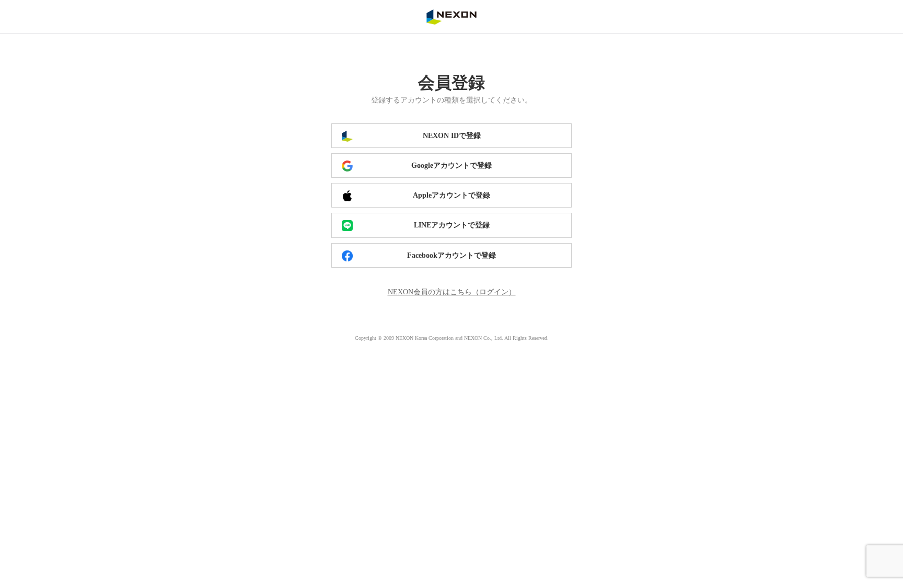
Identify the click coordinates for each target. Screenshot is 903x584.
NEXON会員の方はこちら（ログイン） (452, 292)
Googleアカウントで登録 (451, 165)
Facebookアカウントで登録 (451, 255)
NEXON (451, 17)
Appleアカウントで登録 (451, 195)
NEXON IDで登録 (452, 136)
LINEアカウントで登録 (452, 225)
